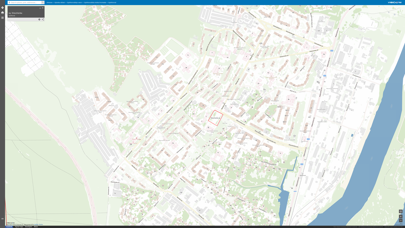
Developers (28, 227)
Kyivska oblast (60, 2)
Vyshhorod (112, 2)
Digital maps (19, 227)
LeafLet (36, 224)
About (36, 227)
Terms (41, 224)
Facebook (9, 227)
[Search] (43, 2)
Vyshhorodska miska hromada (95, 2)
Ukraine (49, 2)
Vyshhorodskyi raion (74, 2)
